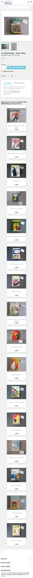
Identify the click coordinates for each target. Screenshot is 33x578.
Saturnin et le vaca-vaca (16, 208)
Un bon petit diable (16, 513)
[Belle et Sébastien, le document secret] (16, 115)
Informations (6, 570)
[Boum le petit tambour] (16, 530)
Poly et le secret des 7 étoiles (16, 457)
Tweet (11, 75)
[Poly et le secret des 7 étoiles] (16, 447)
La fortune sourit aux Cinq (16, 264)
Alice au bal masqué (16, 485)
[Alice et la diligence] (16, 419)
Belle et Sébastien (16, 374)
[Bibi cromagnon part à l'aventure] (16, 143)
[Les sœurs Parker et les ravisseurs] (16, 226)
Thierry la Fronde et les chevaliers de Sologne (17, 320)
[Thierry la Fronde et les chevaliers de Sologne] (16, 309)
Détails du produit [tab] (19, 83)
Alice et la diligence (16, 430)
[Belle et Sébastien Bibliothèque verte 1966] (16, 364)
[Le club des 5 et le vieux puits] (16, 392)
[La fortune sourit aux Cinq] (16, 253)
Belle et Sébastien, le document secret (16, 126)
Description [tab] (8, 83)
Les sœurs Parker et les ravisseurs (17, 236)
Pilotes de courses (16, 291)
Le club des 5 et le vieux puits (16, 402)
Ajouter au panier (16, 67)
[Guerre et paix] (16, 170)
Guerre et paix (16, 181)
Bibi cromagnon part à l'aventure (16, 153)
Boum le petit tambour (16, 540)
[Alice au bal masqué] (16, 475)
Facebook (2, 551)
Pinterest (15, 75)
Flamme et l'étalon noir (16, 347)
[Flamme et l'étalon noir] (16, 336)
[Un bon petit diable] (16, 502)
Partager (7, 75)
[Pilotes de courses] (16, 281)
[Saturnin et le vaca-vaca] (16, 198)
